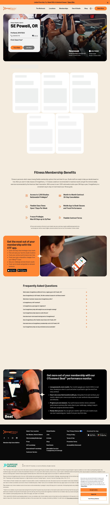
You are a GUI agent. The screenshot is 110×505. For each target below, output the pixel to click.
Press (28, 441)
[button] (91, 8)
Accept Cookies (94, 490)
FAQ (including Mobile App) (34, 438)
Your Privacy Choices (93, 498)
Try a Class (17, 47)
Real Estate (49, 445)
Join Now (29, 47)
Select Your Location (32, 431)
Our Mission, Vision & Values (34, 434)
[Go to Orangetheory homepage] (9, 8)
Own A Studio (76, 8)
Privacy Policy (71, 434)
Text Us (36, 35)
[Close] (106, 476)
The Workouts (40, 8)
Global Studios (50, 431)
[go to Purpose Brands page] (10, 465)
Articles (48, 438)
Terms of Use (70, 438)
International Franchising (33, 448)
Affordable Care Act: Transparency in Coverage (54, 449)
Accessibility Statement (74, 445)
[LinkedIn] (17, 438)
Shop (86, 8)
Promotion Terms (72, 441)
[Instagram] (13, 438)
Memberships (63, 8)
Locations (52, 8)
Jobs (47, 434)
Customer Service (31, 452)
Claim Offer (71, 2)
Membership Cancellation (11, 443)
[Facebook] (4, 438)
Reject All (93, 494)
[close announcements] (107, 2)
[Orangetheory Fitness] (10, 432)
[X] (8, 438)
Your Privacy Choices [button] (73, 431)
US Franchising (30, 445)
